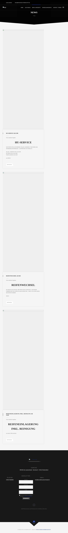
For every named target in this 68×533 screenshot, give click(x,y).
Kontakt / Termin (57, 7)
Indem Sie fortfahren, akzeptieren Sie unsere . (26, 496)
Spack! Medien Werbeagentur (43, 529)
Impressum (25, 508)
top (34, 523)
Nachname (26, 484)
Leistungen (27, 7)
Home (22, 7)
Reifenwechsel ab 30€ (13, 276)
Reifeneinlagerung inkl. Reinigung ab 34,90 (19, 414)
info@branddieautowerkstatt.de (22, 2)
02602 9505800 (9, 2)
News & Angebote (36, 7)
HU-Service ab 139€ (12, 133)
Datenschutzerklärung (28, 496)
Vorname (26, 479)
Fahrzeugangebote (47, 7)
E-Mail (26, 489)
